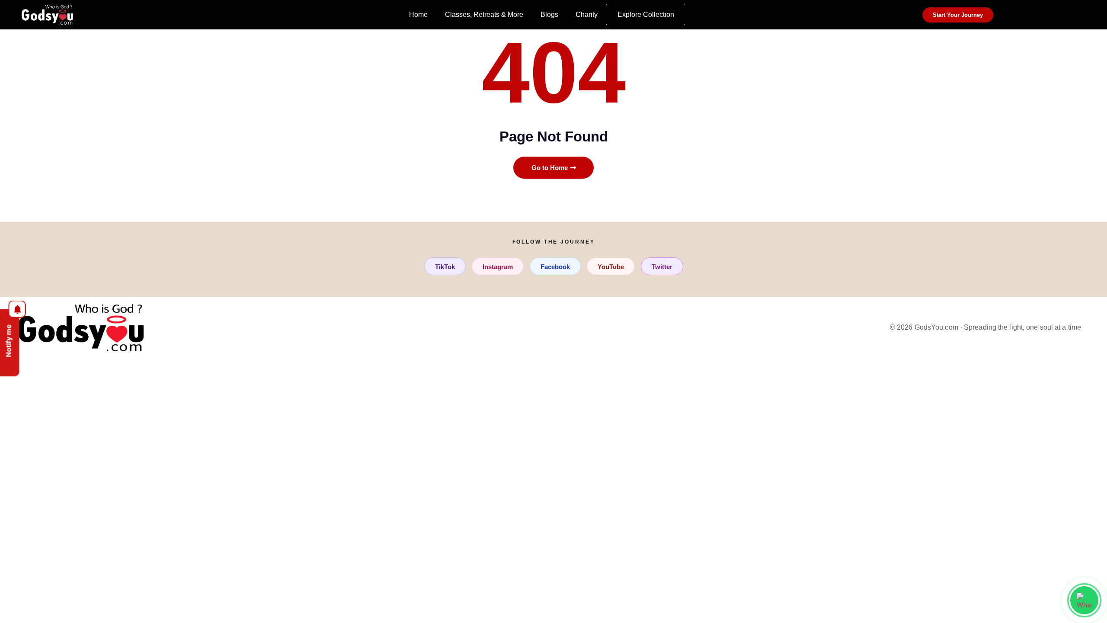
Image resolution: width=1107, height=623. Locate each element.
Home (418, 14)
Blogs (549, 14)
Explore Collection (645, 14)
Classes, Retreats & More (484, 14)
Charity (587, 14)
